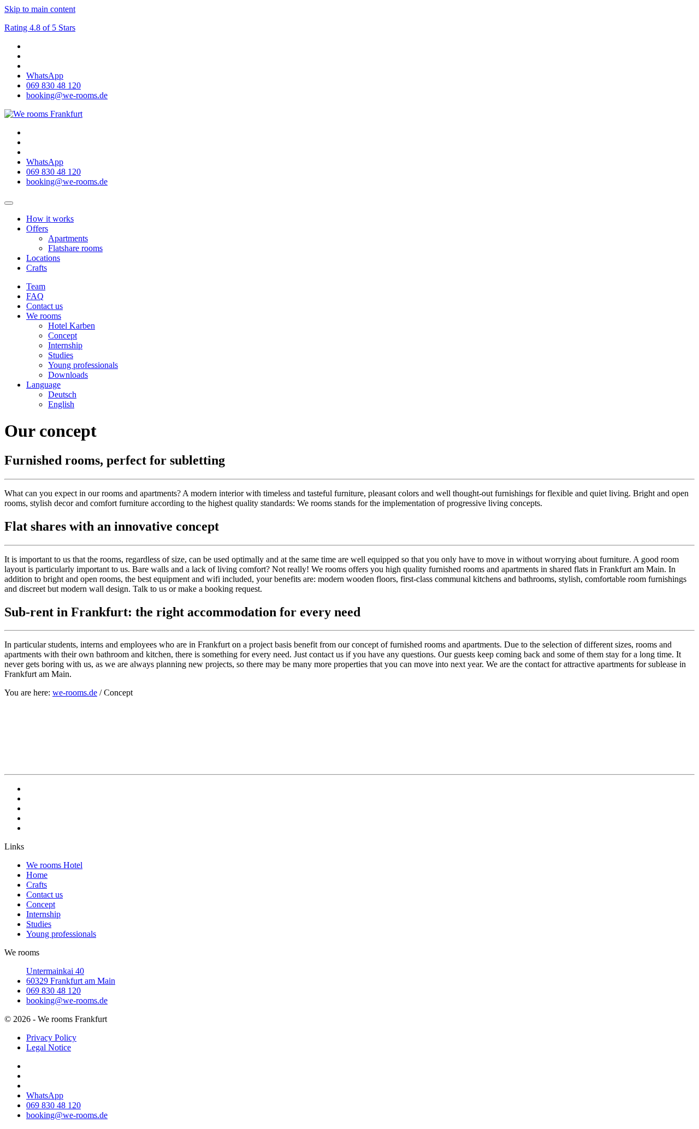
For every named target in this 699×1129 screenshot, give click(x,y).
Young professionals (83, 365)
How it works (50, 218)
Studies (60, 355)
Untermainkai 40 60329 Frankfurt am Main (70, 975)
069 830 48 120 (53, 990)
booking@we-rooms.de (67, 1000)
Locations (43, 258)
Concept (62, 335)
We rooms (43, 315)
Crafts (36, 267)
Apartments (68, 238)
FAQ (35, 296)
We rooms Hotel (54, 865)
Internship (65, 345)
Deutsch (62, 394)
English (61, 404)
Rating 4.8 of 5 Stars (39, 27)
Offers (37, 228)
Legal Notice (48, 1047)
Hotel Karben (71, 325)
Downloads (68, 374)
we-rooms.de (74, 692)
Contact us (44, 306)
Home (37, 875)
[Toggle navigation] (8, 203)
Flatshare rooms (75, 248)
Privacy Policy (51, 1037)
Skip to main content (39, 9)
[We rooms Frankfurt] (43, 113)
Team (35, 286)
